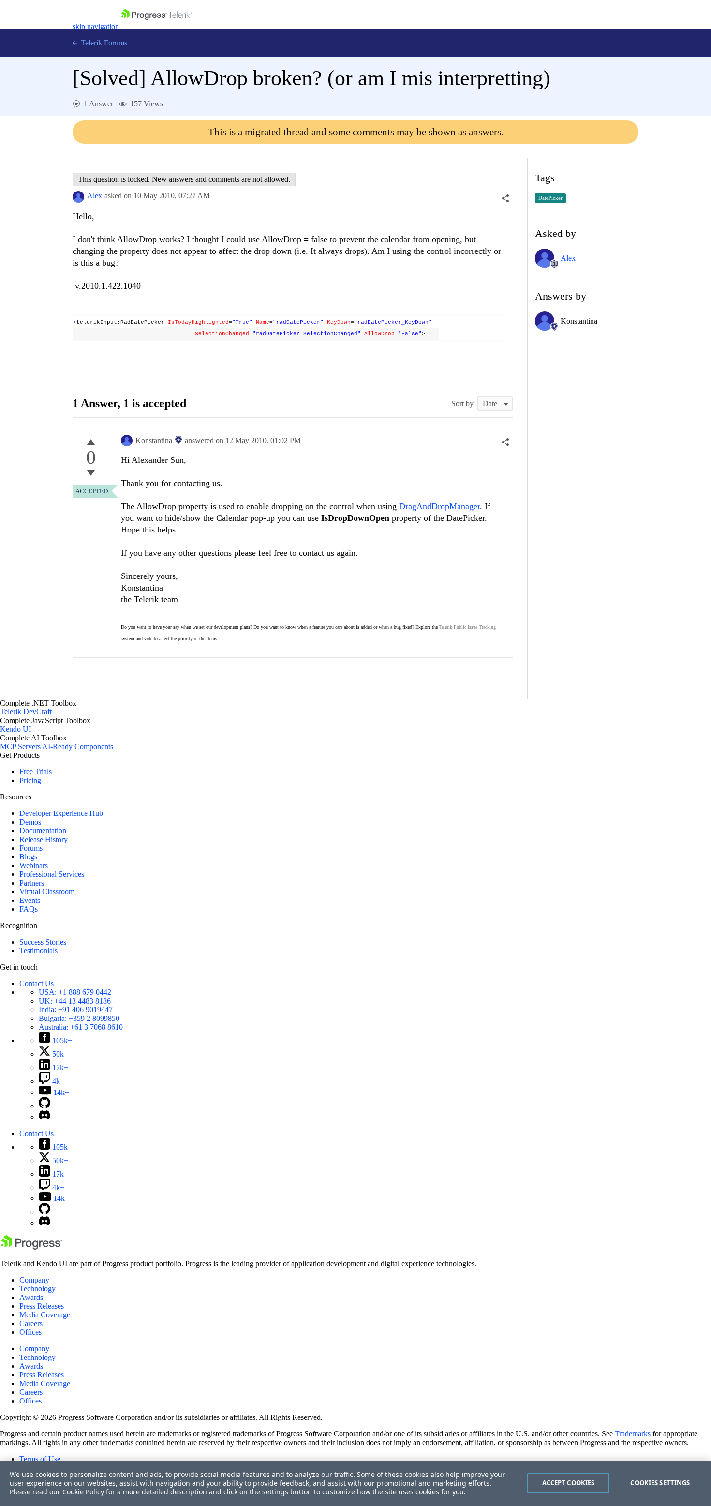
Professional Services (51, 874)
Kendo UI (15, 729)
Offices (30, 1332)
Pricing (30, 780)
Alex (94, 196)
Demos (30, 822)
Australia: (81, 1027)
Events (29, 900)
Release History (43, 839)
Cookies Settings (660, 1482)
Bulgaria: (79, 1018)
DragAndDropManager (439, 506)
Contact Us (36, 983)
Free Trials (35, 772)
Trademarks (633, 1434)
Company (34, 1280)
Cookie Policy (83, 1491)
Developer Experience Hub (61, 813)
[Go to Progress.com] (31, 1247)
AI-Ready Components (77, 746)
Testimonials (38, 950)
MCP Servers (20, 746)
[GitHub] (44, 1106)
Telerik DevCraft (26, 712)
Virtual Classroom (46, 891)
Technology (37, 1289)
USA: (75, 992)
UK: (75, 1001)
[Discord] (44, 1117)
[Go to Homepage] (156, 26)
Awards (31, 1297)
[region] (355, 1483)
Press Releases (41, 1306)
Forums (31, 848)
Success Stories (42, 942)
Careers (31, 1323)
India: (76, 1009)
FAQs (28, 909)
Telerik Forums (103, 43)
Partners (31, 883)
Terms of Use (39, 1459)
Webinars (33, 865)
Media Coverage (44, 1315)
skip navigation (96, 26)
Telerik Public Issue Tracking (467, 627)
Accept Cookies (568, 1482)
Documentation (42, 831)
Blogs (28, 857)
